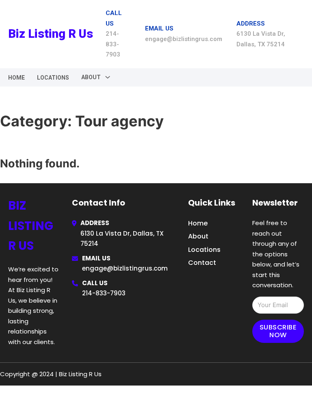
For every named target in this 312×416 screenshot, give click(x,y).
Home (16, 77)
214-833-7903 (104, 293)
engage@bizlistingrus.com (125, 268)
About (198, 236)
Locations (53, 77)
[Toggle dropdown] (107, 77)
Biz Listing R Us (50, 34)
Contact (202, 262)
